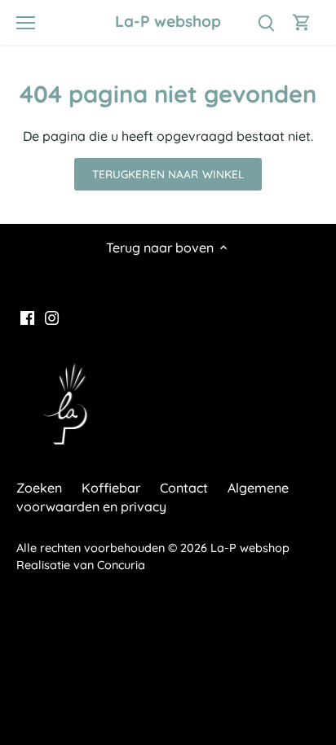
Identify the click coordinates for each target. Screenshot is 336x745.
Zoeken (39, 488)
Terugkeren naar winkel (168, 174)
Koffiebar (111, 488)
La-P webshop (168, 21)
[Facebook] (27, 317)
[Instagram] (52, 317)
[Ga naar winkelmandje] (302, 22)
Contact (184, 488)
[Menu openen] (25, 22)
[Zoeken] (266, 22)
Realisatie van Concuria (80, 565)
